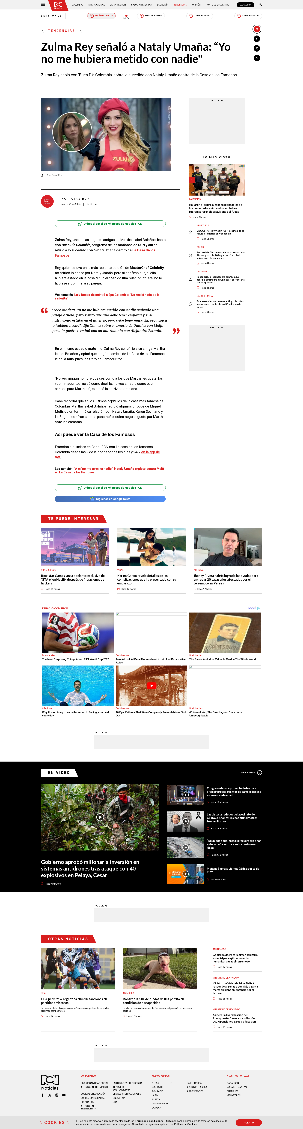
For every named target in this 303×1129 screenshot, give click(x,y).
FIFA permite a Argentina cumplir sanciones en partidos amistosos (74, 1001)
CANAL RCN (245, 5)
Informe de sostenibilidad (121, 1088)
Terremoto (219, 949)
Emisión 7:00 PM (202, 16)
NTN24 (155, 1083)
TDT (171, 1083)
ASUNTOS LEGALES (197, 1087)
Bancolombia (205, 295)
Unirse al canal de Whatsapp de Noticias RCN (113, 223)
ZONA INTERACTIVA (237, 1087)
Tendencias (180, 4)
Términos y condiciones (149, 1121)
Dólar (200, 247)
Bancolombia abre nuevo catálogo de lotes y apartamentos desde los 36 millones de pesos (220, 304)
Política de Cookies (185, 1124)
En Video (59, 773)
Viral (120, 570)
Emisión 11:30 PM (250, 16)
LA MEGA (156, 1107)
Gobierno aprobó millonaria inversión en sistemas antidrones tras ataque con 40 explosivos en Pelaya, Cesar (90, 868)
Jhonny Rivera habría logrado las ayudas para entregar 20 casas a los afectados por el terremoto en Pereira (226, 579)
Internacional (96, 4)
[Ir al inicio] (58, 5)
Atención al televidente (95, 1087)
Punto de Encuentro (217, 4)
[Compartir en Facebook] (257, 38)
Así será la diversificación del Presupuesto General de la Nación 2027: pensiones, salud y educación (234, 1018)
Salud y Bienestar (141, 4)
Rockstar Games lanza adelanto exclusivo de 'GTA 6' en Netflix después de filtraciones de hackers (73, 579)
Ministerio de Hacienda (226, 1009)
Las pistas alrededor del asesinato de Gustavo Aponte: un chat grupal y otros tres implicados (232, 818)
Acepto (249, 1122)
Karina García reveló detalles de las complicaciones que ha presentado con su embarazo (146, 579)
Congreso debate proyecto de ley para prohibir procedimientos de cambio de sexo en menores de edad (234, 791)
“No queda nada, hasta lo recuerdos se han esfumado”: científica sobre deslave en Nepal (234, 844)
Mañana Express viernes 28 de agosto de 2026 (233, 870)
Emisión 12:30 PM (153, 16)
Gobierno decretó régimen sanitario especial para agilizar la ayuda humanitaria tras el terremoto (235, 958)
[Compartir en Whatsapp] (257, 58)
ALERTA (156, 1099)
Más (248, 772)
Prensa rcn (87, 1102)
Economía (162, 4)
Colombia (77, 4)
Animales (128, 993)
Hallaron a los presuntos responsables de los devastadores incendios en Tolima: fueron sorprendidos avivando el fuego (215, 208)
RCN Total (158, 1087)
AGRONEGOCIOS (195, 1091)
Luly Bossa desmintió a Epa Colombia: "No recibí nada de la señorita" (107, 296)
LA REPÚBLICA (194, 1083)
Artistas (202, 271)
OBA (115, 1102)
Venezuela (203, 225)
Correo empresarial (93, 1098)
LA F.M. (155, 1095)
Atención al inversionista (88, 1107)
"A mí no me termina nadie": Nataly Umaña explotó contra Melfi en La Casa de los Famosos (109, 470)
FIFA (43, 993)
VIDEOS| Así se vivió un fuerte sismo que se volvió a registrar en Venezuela (220, 232)
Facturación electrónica (127, 1083)
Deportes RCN (118, 4)
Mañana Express (104, 16)
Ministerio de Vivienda (226, 977)
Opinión (196, 4)
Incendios (195, 199)
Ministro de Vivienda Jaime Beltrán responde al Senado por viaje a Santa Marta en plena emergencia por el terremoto (235, 988)
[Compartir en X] (257, 48)
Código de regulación (93, 1094)
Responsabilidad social (94, 1083)
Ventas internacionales (127, 1094)
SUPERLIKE (232, 1091)
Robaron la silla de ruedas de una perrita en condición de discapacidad (153, 1001)
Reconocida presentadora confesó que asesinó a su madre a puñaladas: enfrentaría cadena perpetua (221, 279)
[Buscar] (260, 5)
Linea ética (119, 1098)
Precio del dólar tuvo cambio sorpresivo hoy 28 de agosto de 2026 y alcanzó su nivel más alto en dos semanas (221, 255)
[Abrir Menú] (43, 5)
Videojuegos (48, 570)
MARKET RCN (234, 1095)
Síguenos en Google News (113, 499)
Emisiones (51, 15)
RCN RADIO (157, 1091)
